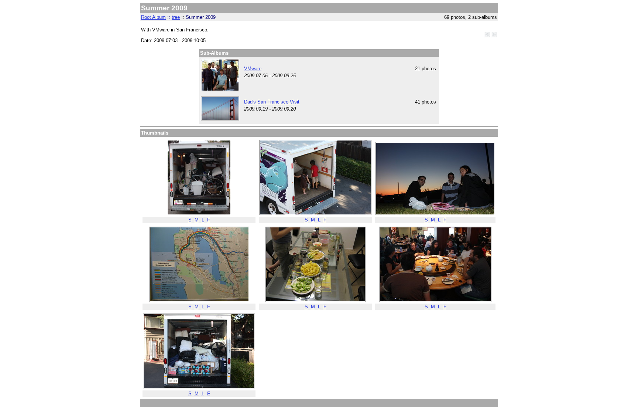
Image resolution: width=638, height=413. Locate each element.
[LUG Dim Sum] (435, 300)
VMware (252, 68)
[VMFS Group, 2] (220, 89)
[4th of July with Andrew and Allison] (435, 213)
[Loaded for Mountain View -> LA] (199, 387)
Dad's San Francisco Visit (271, 102)
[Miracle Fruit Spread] (315, 300)
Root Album (153, 17)
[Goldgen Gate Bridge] (220, 119)
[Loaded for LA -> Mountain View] (199, 213)
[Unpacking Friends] (315, 213)
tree (176, 17)
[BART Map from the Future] (199, 300)
